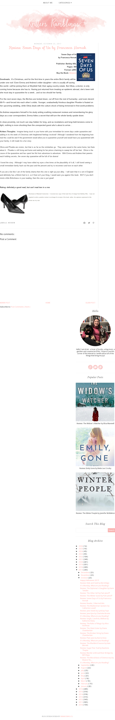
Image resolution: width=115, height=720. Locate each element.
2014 (81, 694)
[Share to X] (89, 222)
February (84, 684)
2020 (81, 562)
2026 (81, 546)
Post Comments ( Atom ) (20, 307)
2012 (81, 699)
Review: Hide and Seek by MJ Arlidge (94, 583)
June (83, 673)
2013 (81, 697)
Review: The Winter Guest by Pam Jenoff (96, 596)
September (85, 665)
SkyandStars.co (66, 716)
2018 (81, 567)
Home (48, 303)
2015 (81, 692)
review (11, 223)
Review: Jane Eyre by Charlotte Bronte (95, 613)
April (83, 678)
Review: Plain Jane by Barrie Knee (93, 638)
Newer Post (5, 303)
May (83, 676)
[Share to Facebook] (84, 222)
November (85, 575)
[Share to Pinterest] (93, 222)
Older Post (90, 303)
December (85, 572)
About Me (48, 3)
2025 (81, 549)
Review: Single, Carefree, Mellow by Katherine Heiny (94, 620)
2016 (81, 689)
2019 (81, 564)
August (84, 668)
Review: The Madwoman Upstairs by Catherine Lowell (94, 607)
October (84, 578)
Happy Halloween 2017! (89, 580)
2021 (81, 559)
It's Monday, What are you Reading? (94, 586)
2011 (81, 702)
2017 (81, 570)
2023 (81, 554)
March (83, 681)
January (84, 686)
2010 (81, 705)
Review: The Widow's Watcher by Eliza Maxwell (95, 423)
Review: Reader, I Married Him (92, 603)
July (82, 670)
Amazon (72, 73)
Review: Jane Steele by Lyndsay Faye (94, 611)
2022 (81, 557)
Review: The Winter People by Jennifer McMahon (95, 513)
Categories (65, 3)
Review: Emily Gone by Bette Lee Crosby (95, 468)
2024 (81, 551)
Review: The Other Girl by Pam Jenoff (95, 593)
